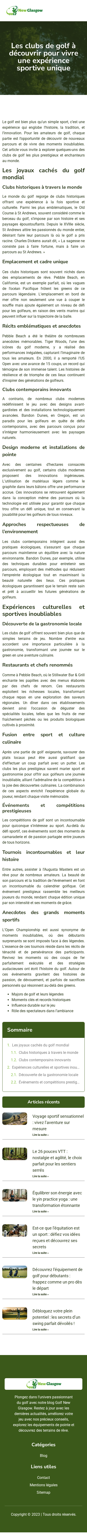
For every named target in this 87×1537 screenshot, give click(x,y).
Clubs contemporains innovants (45, 1060)
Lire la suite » (40, 1134)
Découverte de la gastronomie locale (48, 1075)
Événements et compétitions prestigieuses (49, 1082)
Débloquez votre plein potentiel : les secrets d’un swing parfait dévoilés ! (56, 1317)
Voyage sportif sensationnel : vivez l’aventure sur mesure (58, 1122)
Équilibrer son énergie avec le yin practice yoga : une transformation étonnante (57, 1199)
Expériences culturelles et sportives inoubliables (46, 1067)
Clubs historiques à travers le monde (48, 1052)
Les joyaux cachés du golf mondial (40, 1045)
